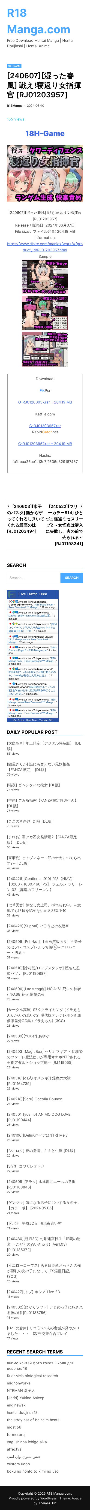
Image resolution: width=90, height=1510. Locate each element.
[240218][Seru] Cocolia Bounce (34, 1099)
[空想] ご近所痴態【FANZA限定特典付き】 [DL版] (42, 803)
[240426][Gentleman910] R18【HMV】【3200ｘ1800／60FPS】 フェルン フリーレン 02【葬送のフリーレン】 (45, 884)
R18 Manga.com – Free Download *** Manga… (32, 606)
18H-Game (14, 65)
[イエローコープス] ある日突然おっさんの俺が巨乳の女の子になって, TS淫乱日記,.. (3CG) (44, 1271)
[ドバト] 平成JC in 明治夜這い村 (34, 1223)
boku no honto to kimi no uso (33, 1471)
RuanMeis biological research (32, 1375)
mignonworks (18, 1383)
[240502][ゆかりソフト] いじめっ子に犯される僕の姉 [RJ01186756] (45, 1310)
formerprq (16, 1434)
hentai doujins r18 (22, 1412)
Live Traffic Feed (32, 594)
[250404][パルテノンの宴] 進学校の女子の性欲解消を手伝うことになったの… (32, 690)
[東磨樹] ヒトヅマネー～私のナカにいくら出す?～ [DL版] (44, 860)
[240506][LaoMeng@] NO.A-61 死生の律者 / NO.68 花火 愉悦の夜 (44, 991)
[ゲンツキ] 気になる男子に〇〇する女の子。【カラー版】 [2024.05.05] (44, 1205)
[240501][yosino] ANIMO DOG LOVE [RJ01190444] (39, 1117)
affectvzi (14, 1449)
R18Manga (15, 105)
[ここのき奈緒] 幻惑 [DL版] (30, 821)
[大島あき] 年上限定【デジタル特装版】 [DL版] (44, 746)
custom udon (18, 1464)
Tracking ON (45, 720)
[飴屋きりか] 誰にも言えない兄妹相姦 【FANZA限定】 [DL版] (38, 767)
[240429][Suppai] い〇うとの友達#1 (38, 926)
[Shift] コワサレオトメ (26, 1166)
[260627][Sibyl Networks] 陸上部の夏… (30, 615)
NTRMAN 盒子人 (21, 1390)
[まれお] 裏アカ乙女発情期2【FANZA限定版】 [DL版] (42, 840)
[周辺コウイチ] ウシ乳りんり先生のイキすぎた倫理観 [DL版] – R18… (33, 627)
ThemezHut (47, 1503)
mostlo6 (14, 1427)
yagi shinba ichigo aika (27, 1442)
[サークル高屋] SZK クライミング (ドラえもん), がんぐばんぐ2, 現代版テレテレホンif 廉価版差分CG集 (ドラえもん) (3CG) (44, 1015)
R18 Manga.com (59, 1493)
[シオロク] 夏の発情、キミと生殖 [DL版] (41, 1150)
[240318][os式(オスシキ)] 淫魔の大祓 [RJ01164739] (39, 1081)
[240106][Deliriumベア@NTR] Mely (37, 1135)
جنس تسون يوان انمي (24, 1456)
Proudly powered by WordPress (33, 1498)
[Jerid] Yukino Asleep (25, 1397)
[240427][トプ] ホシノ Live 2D (33, 1291)
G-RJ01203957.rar (45, 425)
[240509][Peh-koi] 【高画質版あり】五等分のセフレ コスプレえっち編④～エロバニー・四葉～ (44, 947)
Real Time (31, 720)
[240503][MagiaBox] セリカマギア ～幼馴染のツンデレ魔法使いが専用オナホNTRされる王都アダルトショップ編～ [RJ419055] (45, 1057)
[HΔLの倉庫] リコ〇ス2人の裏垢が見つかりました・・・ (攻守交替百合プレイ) (43, 1331)
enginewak (16, 1405)
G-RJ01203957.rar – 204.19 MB (45, 402)
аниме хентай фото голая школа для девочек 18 (40, 1366)
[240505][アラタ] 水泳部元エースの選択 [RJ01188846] (41, 1184)
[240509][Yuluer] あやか (28, 1036)
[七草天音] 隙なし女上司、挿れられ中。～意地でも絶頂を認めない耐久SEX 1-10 (44, 908)
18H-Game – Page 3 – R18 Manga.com (33, 649)
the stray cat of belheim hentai (33, 1420)
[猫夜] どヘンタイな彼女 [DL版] (33, 785)
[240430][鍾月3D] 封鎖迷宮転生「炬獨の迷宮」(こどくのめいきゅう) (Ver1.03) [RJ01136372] (44, 1244)
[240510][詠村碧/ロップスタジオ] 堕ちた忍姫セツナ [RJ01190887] (43, 971)
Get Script (18, 720)
